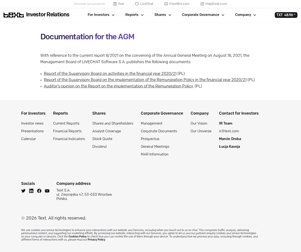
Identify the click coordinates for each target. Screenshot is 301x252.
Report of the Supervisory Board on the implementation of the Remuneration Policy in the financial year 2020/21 (145, 80)
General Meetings (155, 147)
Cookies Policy (78, 236)
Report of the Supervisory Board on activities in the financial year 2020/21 (110, 74)
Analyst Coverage (106, 131)
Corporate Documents (159, 131)
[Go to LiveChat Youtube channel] (47, 191)
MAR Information (154, 154)
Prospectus (150, 139)
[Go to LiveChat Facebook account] (39, 191)
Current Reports (66, 123)
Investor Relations (47, 15)
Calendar (28, 139)
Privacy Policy (96, 240)
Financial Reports (67, 131)
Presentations (32, 131)
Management (151, 123)
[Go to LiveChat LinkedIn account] (31, 191)
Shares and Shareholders (112, 123)
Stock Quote (102, 139)
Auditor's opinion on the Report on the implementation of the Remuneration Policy (118, 87)
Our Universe (201, 131)
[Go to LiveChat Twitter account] (23, 191)
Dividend (99, 147)
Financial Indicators (69, 139)
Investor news (32, 123)
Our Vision (199, 123)
